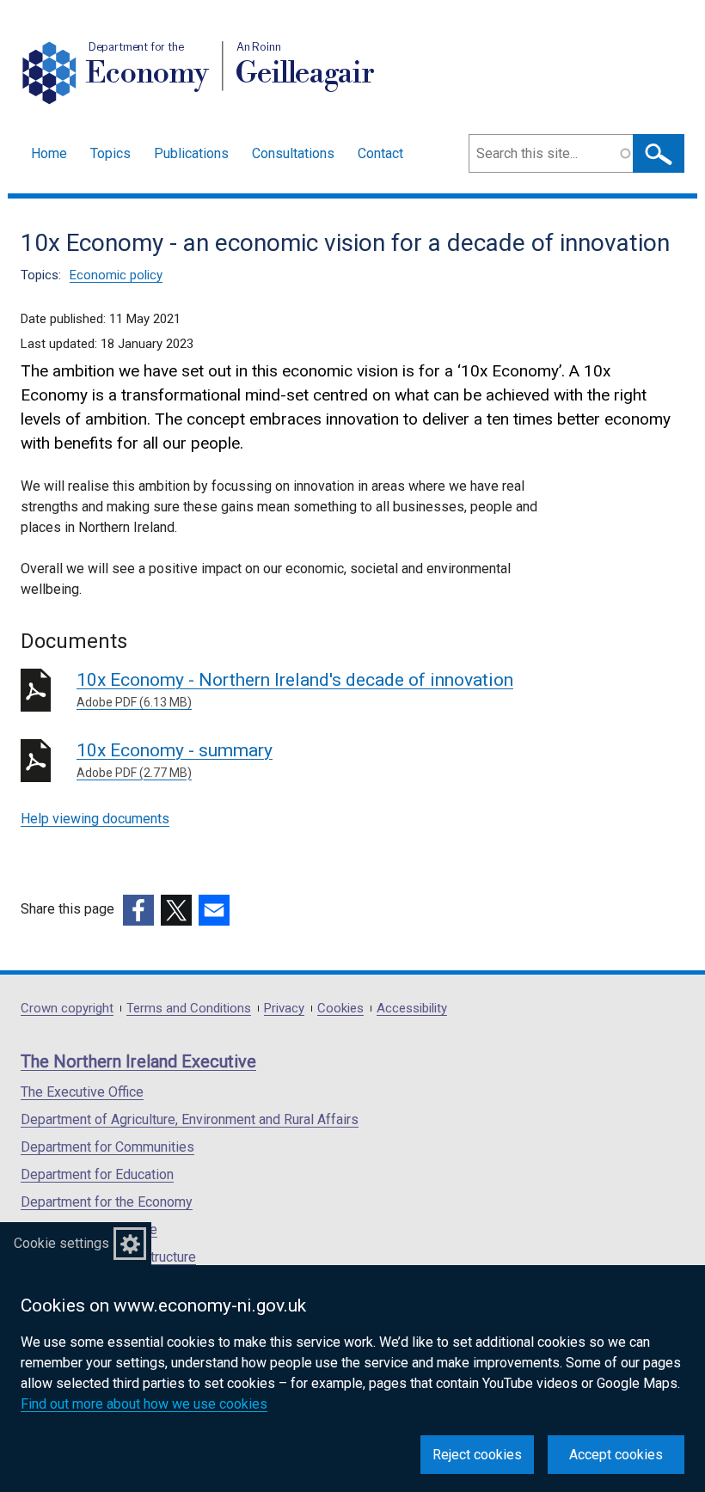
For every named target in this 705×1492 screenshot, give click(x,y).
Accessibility (412, 1008)
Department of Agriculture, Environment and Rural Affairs (190, 1119)
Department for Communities (107, 1147)
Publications (191, 153)
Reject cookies (477, 1454)
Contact (380, 153)
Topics (110, 153)
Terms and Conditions (188, 1008)
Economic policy (116, 275)
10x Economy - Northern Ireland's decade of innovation (295, 689)
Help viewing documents (95, 818)
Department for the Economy (107, 1202)
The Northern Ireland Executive (138, 1061)
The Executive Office (82, 1092)
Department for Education (97, 1174)
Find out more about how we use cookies (144, 1404)
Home (49, 153)
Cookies (340, 1008)
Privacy (284, 1008)
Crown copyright (67, 1008)
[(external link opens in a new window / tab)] (138, 910)
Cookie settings (61, 1243)
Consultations (293, 153)
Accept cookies (616, 1454)
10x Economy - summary (175, 760)
